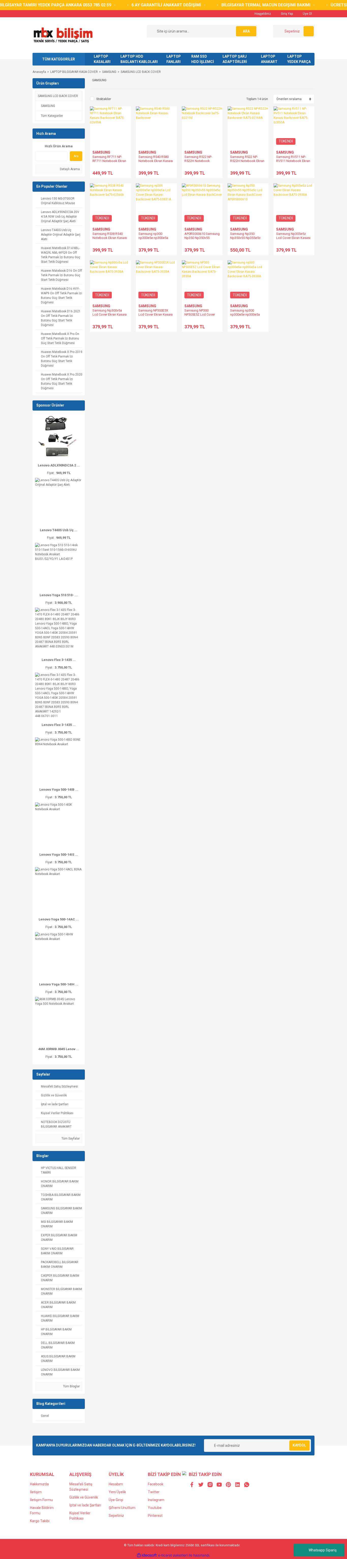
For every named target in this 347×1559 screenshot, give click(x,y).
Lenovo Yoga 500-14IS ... (58, 854)
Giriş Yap (286, 13)
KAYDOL (299, 1445)
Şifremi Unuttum (122, 1508)
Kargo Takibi (40, 1521)
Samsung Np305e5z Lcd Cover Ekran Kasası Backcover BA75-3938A (293, 238)
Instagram (156, 1500)
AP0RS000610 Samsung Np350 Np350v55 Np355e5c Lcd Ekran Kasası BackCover (202, 240)
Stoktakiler (103, 99)
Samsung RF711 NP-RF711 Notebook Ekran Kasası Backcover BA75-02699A (109, 163)
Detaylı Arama (69, 169)
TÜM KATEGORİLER (58, 59)
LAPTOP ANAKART (269, 59)
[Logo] (63, 35)
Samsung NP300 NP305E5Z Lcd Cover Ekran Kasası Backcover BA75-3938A (201, 316)
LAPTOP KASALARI (102, 59)
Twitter (154, 1492)
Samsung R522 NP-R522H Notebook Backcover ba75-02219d (202, 161)
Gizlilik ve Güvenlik (83, 1497)
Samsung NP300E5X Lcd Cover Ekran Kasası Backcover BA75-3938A (155, 314)
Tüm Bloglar (71, 1386)
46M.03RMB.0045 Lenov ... (58, 1049)
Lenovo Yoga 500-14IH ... (58, 984)
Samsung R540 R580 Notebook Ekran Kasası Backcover (155, 161)
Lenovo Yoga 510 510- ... (59, 595)
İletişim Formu (41, 1500)
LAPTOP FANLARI (173, 59)
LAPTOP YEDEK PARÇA (299, 59)
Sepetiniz (116, 1516)
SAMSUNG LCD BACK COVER (141, 72)
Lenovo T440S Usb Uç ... (58, 530)
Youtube (155, 1508)
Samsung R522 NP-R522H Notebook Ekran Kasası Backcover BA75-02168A (247, 163)
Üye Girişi (116, 1500)
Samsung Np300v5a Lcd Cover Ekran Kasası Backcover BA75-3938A (109, 314)
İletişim (36, 1492)
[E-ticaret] (173, 1555)
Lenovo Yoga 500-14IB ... (58, 789)
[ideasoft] (147, 1555)
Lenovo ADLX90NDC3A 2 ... (59, 465)
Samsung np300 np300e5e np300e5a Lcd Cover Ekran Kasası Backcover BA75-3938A (247, 316)
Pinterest (155, 1516)
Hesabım (116, 1484)
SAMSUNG (101, 152)
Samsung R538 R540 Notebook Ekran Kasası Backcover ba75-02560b (110, 238)
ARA (246, 31)
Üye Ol (307, 13)
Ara (76, 156)
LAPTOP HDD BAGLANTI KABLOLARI (139, 59)
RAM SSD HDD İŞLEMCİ (202, 59)
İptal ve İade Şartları (85, 1505)
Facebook (155, 1484)
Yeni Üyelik (117, 1492)
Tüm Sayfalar (70, 1138)
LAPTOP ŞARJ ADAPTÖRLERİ (235, 59)
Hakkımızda (39, 1484)
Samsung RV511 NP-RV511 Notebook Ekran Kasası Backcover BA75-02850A (293, 163)
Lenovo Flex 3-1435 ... (59, 660)
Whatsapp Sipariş (323, 1550)
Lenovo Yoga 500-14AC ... (59, 919)
